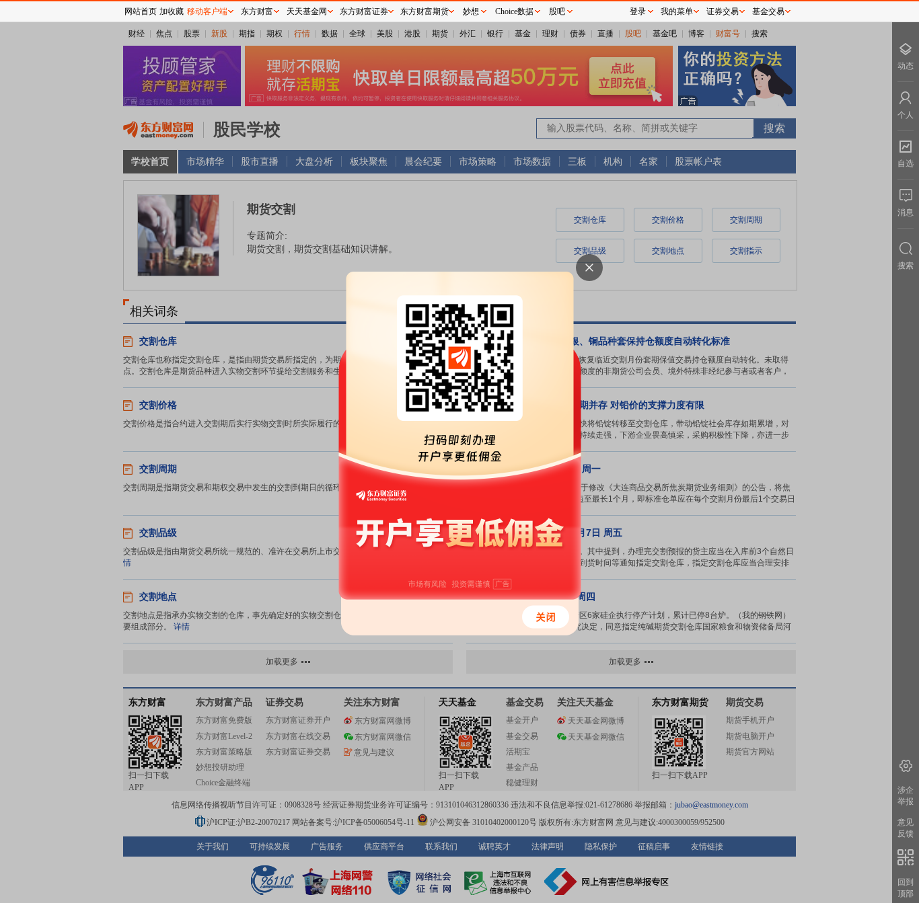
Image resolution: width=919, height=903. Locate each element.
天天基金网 (307, 11)
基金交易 (768, 11)
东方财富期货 (424, 11)
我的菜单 (677, 11)
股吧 (557, 11)
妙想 (471, 11)
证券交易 (722, 11)
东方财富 (257, 11)
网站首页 (140, 11)
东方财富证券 (364, 11)
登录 (638, 11)
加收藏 (171, 11)
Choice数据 (514, 11)
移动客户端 (207, 11)
